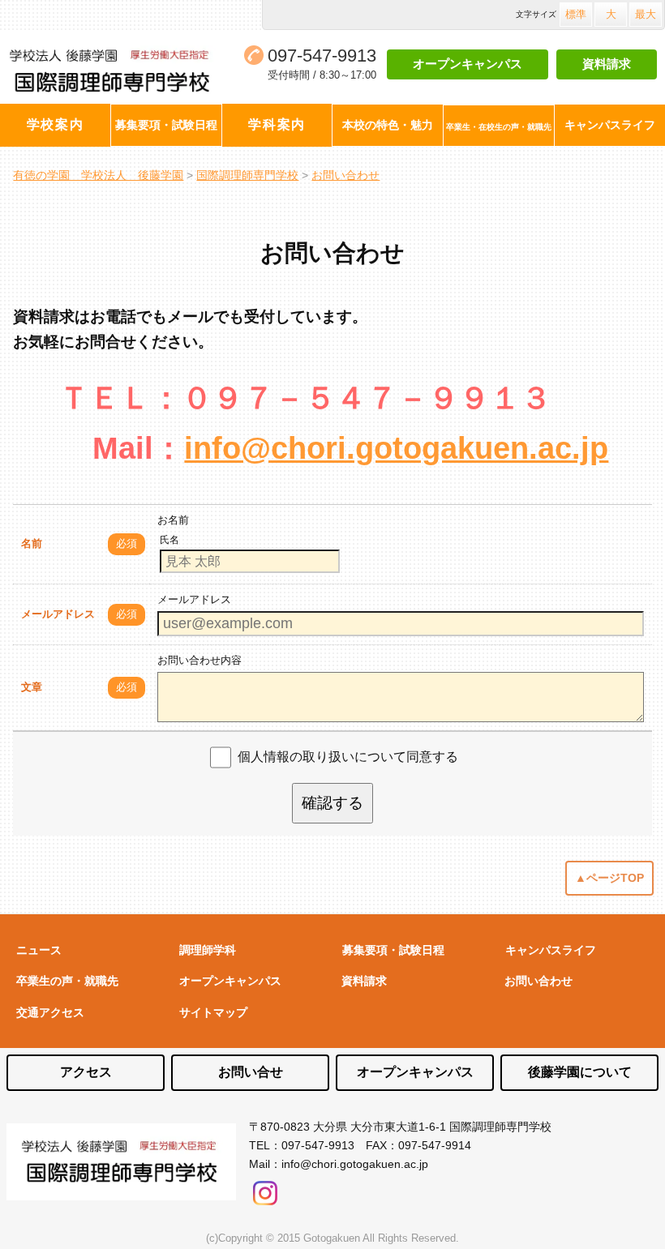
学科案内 (276, 124)
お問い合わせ (538, 980)
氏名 (169, 540)
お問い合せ (250, 1072)
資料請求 (606, 64)
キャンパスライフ (550, 950)
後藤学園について (580, 1072)
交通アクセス (50, 1012)
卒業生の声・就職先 (67, 980)
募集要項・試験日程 (393, 950)
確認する (332, 802)
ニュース (39, 950)
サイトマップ (213, 1012)
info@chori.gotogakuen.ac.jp (396, 447)
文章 (31, 687)
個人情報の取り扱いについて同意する (348, 757)
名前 (31, 543)
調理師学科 (207, 950)
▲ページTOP (609, 877)
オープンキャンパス (467, 64)
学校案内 (55, 124)
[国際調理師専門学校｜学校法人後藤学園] (115, 71)
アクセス (86, 1072)
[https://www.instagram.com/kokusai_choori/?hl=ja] (265, 1189)
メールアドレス (58, 614)
